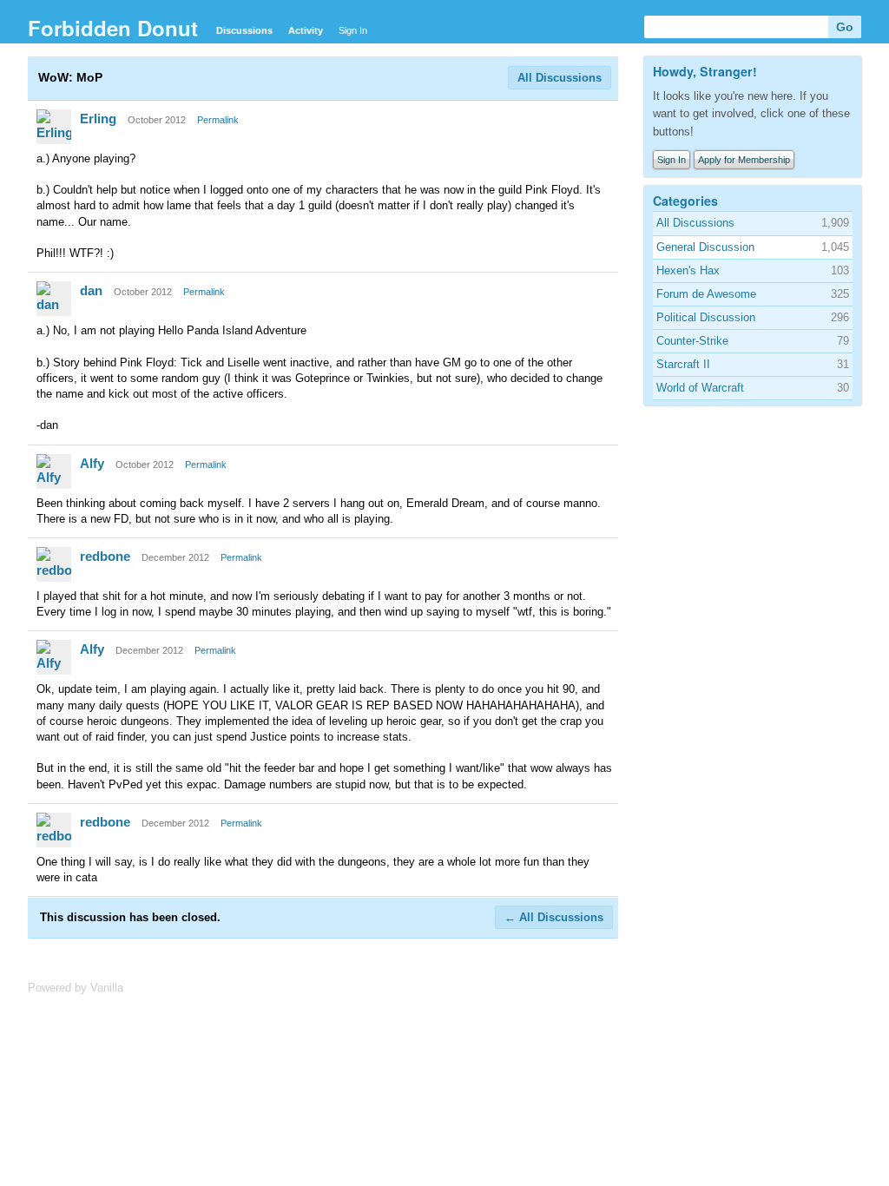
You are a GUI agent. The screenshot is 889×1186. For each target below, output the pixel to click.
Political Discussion (705, 317)
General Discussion (705, 247)
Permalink (218, 120)
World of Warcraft (700, 387)
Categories (685, 200)
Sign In (353, 30)
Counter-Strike (692, 340)
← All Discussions (553, 917)
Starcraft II (683, 364)
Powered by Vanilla (75, 987)
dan (91, 290)
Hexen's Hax (688, 270)
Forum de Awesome (706, 293)
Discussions (244, 30)
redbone (105, 556)
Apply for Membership (744, 160)
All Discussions (559, 77)
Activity (305, 30)
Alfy (92, 463)
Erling (98, 118)
